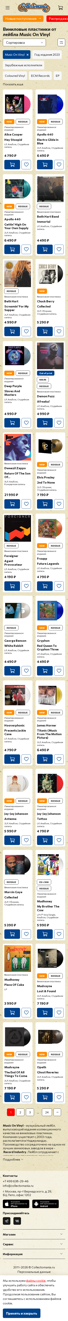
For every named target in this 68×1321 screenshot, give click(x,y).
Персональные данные (34, 1271)
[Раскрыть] (61, 1234)
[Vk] (17, 1221)
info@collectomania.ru (18, 1185)
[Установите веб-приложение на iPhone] (16, 1204)
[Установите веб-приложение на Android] (45, 1204)
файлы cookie (36, 1280)
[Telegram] (6, 1221)
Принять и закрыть (21, 1313)
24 (47, 1112)
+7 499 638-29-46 (16, 1181)
